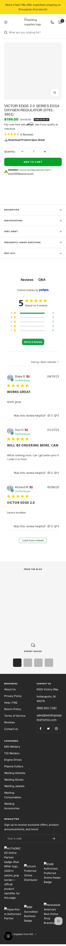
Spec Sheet (11, 231)
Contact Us (11, 729)
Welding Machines (14, 590)
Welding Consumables (12, 795)
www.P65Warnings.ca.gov (21, 173)
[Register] (53, 838)
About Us (10, 689)
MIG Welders (12, 746)
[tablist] (33, 279)
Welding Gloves (14, 779)
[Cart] (60, 22)
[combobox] (35, 32)
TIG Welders (12, 753)
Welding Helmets (14, 773)
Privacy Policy (13, 696)
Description (11, 210)
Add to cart (33, 162)
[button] (49, 415)
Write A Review (33, 342)
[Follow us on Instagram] (56, 729)
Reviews (9, 722)
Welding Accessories (12, 806)
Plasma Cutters (13, 766)
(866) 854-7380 (46, 708)
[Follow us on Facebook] (41, 729)
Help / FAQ (10, 702)
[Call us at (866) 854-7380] (52, 22)
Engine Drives (13, 759)
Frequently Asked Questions (22, 242)
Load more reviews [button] (33, 540)
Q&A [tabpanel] (41, 279)
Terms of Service (15, 715)
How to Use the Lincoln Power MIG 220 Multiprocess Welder (29, 600)
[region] (32, 313)
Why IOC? (9, 253)
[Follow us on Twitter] (48, 729)
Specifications (13, 220)
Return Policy (12, 709)
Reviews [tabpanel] (27, 280)
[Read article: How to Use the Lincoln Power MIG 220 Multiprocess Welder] (31, 580)
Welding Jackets (14, 786)
